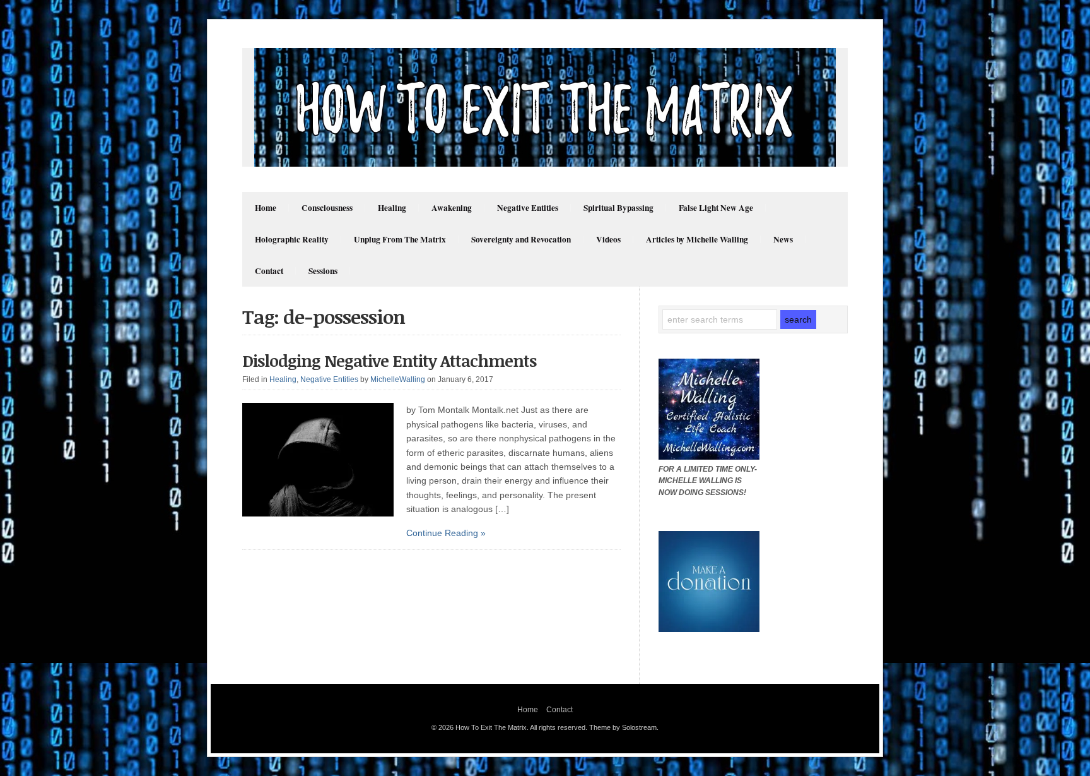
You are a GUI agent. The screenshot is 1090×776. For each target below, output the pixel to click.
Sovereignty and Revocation (521, 239)
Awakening (451, 207)
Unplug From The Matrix (400, 239)
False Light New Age (716, 207)
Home (265, 207)
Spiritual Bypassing (618, 207)
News (783, 239)
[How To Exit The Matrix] (545, 163)
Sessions (322, 271)
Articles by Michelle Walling (697, 239)
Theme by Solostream (623, 727)
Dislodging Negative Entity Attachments (389, 360)
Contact (269, 271)
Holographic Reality (292, 239)
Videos (608, 239)
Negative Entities (527, 207)
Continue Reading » (446, 533)
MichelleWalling (397, 379)
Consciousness (327, 207)
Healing (392, 207)
